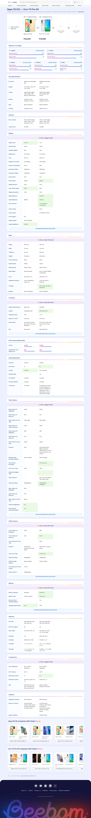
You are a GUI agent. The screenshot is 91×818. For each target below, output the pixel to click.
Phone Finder (45, 5)
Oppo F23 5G (28, 34)
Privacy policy (53, 790)
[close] (36, 19)
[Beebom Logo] (12, 2)
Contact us (37, 790)
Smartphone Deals (69, 5)
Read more (81, 11)
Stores (79, 5)
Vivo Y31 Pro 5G (44, 34)
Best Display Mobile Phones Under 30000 (45, 228)
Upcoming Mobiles (21, 5)
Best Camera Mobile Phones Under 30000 (45, 514)
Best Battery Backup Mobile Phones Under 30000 (45, 609)
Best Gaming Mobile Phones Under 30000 (45, 333)
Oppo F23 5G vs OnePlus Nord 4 (65, 741)
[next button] (81, 734)
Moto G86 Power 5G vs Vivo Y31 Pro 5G (65, 768)
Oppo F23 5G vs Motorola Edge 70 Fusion (19, 741)
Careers (30, 790)
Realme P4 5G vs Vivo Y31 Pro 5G (18, 768)
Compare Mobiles (34, 5)
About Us (24, 790)
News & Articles (56, 5)
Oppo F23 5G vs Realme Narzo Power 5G (42, 741)
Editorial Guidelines (64, 790)
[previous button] (9, 734)
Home (9, 775)
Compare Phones (15, 775)
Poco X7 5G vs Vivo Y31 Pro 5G (42, 768)
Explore (10, 5)
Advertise (45, 790)
